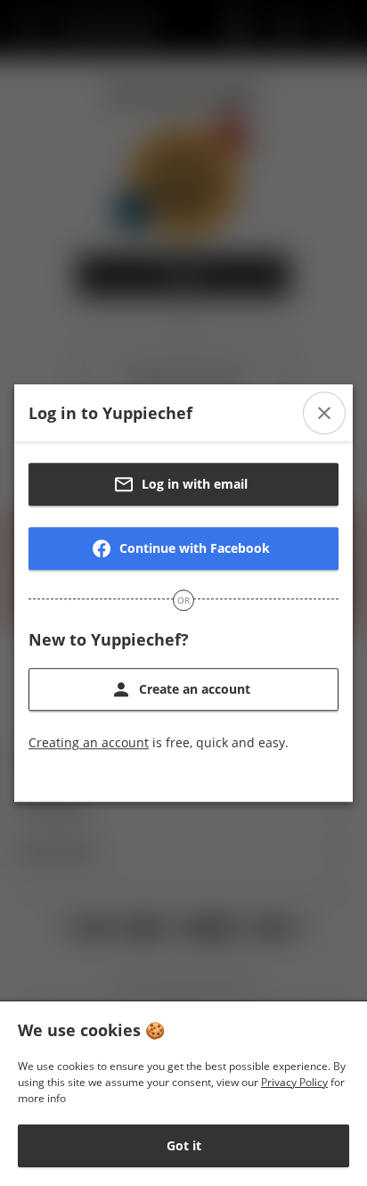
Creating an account (89, 742)
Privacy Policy (294, 1082)
